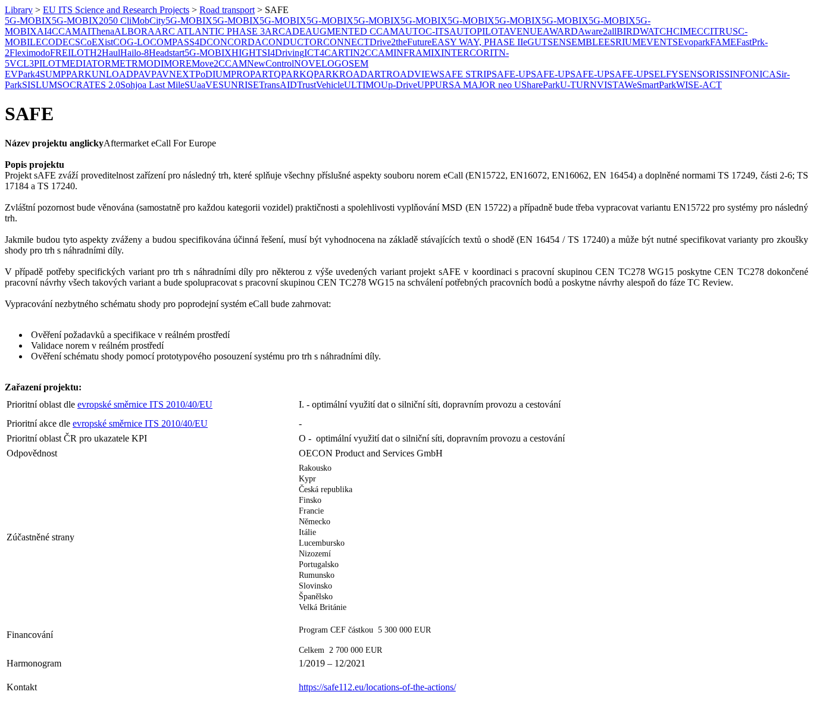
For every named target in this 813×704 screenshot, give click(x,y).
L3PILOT (42, 63)
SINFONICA (750, 74)
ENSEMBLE (578, 42)
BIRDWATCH (645, 31)
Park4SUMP (42, 74)
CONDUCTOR (292, 42)
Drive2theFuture (400, 42)
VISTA (610, 85)
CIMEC (688, 31)
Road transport (227, 10)
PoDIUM (213, 74)
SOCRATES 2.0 (88, 85)
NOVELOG (318, 63)
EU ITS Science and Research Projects (116, 10)
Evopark (694, 42)
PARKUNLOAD (99, 74)
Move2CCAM (219, 63)
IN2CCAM (371, 53)
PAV (142, 74)
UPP (426, 85)
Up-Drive (399, 85)
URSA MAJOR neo (474, 85)
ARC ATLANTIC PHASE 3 (210, 31)
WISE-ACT (699, 85)
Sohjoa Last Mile (152, 85)
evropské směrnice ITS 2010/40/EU (144, 404)
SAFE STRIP (465, 74)
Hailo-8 (134, 53)
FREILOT (70, 53)
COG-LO (131, 42)
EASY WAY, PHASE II (477, 42)
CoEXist (96, 42)
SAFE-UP (511, 74)
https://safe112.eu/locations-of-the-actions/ (377, 687)
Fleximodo (30, 53)
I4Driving (285, 53)
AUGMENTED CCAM (351, 31)
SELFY (663, 74)
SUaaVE (201, 85)
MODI (151, 63)
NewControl (270, 63)
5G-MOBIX (28, 20)
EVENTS (659, 42)
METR (124, 63)
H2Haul (105, 53)
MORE (178, 63)
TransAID (278, 85)
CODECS (61, 42)
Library (19, 10)
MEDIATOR (86, 63)
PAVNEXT (173, 74)
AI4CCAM (58, 31)
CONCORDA (234, 42)
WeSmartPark (650, 85)
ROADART (362, 74)
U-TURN (578, 85)
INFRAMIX (417, 53)
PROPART (252, 74)
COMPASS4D (178, 42)
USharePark (537, 85)
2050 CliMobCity (132, 20)
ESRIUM (622, 42)
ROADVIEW (412, 74)
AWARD (560, 31)
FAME (723, 42)
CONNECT (346, 42)
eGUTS (538, 42)
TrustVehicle (320, 85)
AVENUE (523, 31)
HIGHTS (249, 53)
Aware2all (597, 31)
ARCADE (285, 31)
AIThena (97, 31)
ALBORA (134, 31)
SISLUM (39, 85)
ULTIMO (362, 85)
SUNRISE (238, 85)
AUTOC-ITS (423, 31)
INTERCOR (465, 53)
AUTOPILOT (476, 31)
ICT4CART (327, 53)
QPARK (290, 74)
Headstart (167, 53)
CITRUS (720, 31)
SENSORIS (701, 74)
